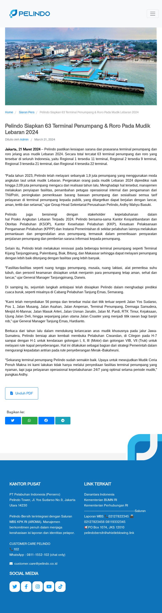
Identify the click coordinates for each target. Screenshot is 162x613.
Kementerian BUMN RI (100, 500)
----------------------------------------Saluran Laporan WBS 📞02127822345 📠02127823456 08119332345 (115, 516)
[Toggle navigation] (153, 13)
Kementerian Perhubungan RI (106, 506)
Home (9, 112)
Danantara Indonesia (99, 495)
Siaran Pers (26, 112)
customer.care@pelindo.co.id (35, 564)
